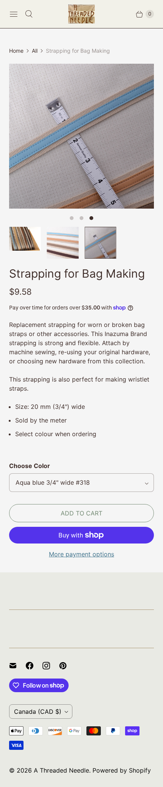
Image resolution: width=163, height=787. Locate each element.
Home (16, 50)
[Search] (28, 14)
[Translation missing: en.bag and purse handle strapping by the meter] (25, 239)
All (35, 50)
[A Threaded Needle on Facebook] (34, 665)
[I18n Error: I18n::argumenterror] (63, 243)
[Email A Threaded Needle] (17, 665)
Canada (37, 711)
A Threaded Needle (61, 770)
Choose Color (29, 466)
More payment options (81, 554)
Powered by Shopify (121, 770)
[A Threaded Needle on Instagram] (50, 665)
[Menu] (13, 14)
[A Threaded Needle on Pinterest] (67, 665)
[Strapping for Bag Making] (81, 136)
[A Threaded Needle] (81, 14)
